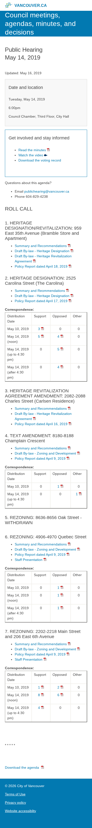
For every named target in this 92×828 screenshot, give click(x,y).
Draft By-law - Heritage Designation (42, 251)
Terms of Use (15, 794)
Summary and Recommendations (41, 246)
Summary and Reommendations (40, 291)
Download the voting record (39, 160)
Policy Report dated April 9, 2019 (40, 458)
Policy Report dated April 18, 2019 (41, 266)
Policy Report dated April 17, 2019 (41, 301)
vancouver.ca (30, 5)
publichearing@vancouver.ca (46, 191)
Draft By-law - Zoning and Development (45, 453)
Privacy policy (15, 802)
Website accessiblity (20, 811)
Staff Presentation (28, 560)
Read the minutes (32, 150)
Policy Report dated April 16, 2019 (41, 424)
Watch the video (30, 155)
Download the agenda (22, 767)
